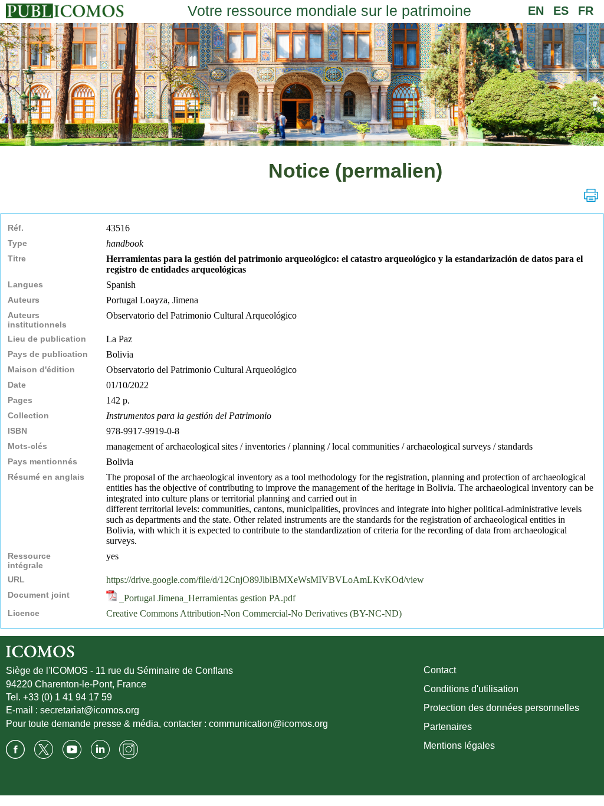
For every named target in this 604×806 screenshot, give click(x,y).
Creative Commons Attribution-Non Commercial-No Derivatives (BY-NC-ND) (254, 613)
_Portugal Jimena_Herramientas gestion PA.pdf (206, 598)
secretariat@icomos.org (89, 710)
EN (536, 10)
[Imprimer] (591, 195)
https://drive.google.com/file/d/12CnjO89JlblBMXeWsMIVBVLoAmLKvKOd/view (265, 580)
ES (561, 10)
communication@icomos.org (268, 724)
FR (585, 10)
